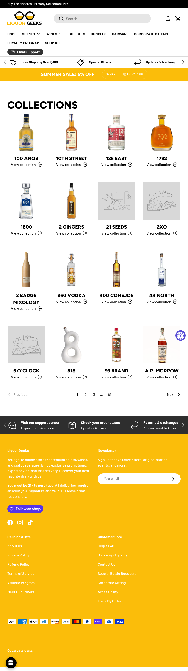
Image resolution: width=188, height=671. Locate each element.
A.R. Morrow (162, 371)
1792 (162, 158)
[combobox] (102, 18)
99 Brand (116, 371)
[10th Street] (71, 132)
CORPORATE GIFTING (151, 34)
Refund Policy (18, 564)
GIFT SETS (77, 34)
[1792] (161, 132)
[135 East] (116, 132)
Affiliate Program (21, 582)
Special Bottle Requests (117, 573)
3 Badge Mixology (26, 299)
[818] (71, 344)
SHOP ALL (53, 43)
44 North (161, 295)
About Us (14, 546)
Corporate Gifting (112, 582)
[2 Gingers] (71, 201)
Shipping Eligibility (113, 555)
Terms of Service (20, 573)
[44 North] (161, 269)
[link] (40, 394)
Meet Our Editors (20, 592)
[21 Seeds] (116, 201)
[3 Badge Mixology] (26, 269)
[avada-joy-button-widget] (11, 662)
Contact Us (106, 564)
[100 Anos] (26, 132)
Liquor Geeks (24, 650)
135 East (116, 158)
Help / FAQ (106, 546)
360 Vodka (72, 295)
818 (71, 371)
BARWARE (120, 34)
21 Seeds (116, 227)
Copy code (135, 74)
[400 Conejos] (116, 269)
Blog (11, 601)
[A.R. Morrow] (161, 344)
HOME (12, 34)
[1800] (26, 201)
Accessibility (108, 592)
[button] (178, 18)
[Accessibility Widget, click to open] (180, 335)
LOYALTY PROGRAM (23, 43)
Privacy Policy (18, 555)
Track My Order (109, 601)
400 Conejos (117, 295)
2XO (162, 227)
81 (109, 394)
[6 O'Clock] (26, 344)
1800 (26, 227)
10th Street (71, 158)
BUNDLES (99, 34)
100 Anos (26, 158)
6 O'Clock (26, 371)
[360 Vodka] (71, 269)
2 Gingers (71, 227)
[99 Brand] (116, 344)
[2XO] (161, 201)
